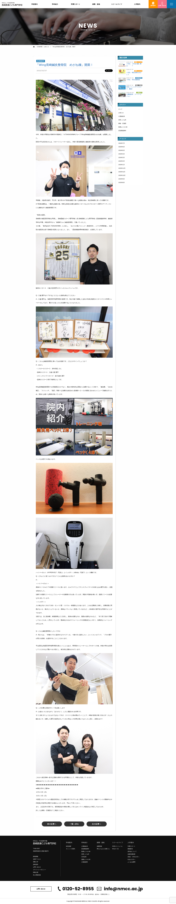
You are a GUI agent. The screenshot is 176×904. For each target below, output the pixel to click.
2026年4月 (121, 154)
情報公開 (35, 872)
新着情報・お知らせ (43, 46)
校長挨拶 (68, 846)
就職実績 (99, 846)
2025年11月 (121, 172)
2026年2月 (121, 161)
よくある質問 (131, 862)
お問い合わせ (37, 867)
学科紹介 (84, 842)
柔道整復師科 (122, 130)
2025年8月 (121, 182)
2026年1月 (121, 164)
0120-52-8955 (78, 889)
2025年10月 (121, 175)
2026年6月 (121, 147)
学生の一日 (115, 849)
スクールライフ (117, 842)
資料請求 (35, 864)
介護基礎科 (84, 862)
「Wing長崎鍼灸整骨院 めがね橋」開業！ (63, 46)
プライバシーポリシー (39, 869)
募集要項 (130, 849)
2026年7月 (121, 143)
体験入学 (35, 862)
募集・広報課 (122, 123)
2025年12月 (121, 168)
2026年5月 (121, 150)
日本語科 (84, 856)
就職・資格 (101, 842)
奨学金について (132, 851)
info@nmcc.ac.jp (123, 889)
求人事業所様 (37, 875)
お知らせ (121, 112)
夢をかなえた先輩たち (103, 849)
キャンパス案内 (70, 849)
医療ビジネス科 (122, 127)
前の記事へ (51, 824)
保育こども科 (122, 120)
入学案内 (131, 842)
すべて (120, 109)
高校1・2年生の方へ (133, 856)
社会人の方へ (131, 859)
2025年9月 (121, 179)
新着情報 (35, 856)
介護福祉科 (121, 116)
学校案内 (69, 842)
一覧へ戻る (74, 824)
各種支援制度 (131, 854)
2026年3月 (121, 157)
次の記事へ (96, 824)
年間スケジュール (117, 846)
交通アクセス (37, 859)
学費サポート (131, 846)
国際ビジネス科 (85, 859)
